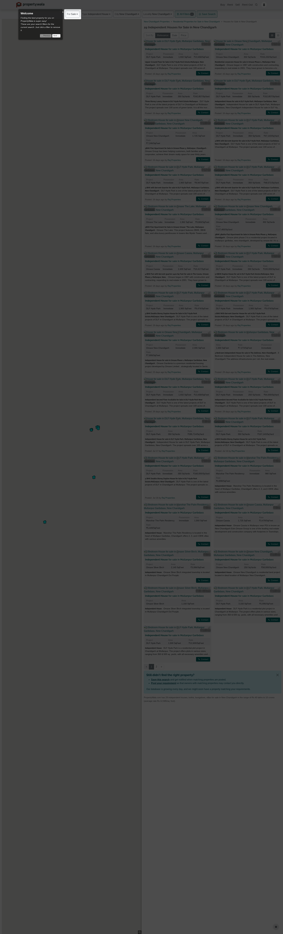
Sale (71, 14)
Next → (56, 36)
